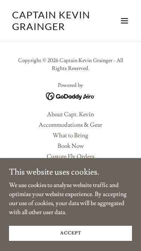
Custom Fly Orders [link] (70, 156)
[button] (124, 20)
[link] (52, 28)
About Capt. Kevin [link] (70, 114)
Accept (70, 233)
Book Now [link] (71, 146)
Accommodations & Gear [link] (70, 125)
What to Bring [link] (70, 135)
